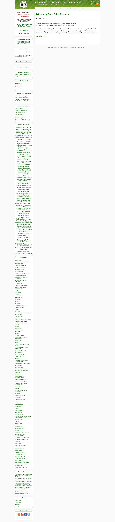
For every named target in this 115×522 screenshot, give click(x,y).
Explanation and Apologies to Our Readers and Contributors (23, 475)
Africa (24, 127)
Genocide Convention (24, 166)
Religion (23, 222)
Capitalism (19, 136)
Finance (23, 161)
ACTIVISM (17, 303)
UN (24, 237)
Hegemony (21, 172)
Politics (19, 219)
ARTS (16, 401)
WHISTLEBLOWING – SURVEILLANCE (20, 377)
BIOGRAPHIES (19, 271)
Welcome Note (18, 88)
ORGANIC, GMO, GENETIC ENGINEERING (22, 384)
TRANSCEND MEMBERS (21, 285)
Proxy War (19, 221)
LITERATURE (18, 423)
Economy (21, 154)
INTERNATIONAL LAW (20, 350)
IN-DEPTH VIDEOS (20, 456)
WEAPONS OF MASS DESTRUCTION (20, 288)
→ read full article (41, 36)
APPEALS (17, 342)
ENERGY (17, 318)
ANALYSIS (17, 294)
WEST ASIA (18, 358)
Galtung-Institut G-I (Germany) (22, 119)
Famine (29, 160)
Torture (20, 235)
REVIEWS (17, 386)
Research (29, 222)
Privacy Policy (18, 506)
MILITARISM (18, 292)
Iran (30, 185)
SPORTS (17, 441)
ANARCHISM (18, 412)
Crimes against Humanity (23, 144)
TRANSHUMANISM (20, 399)
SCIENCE (17, 393)
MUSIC (17, 425)
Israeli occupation (23, 190)
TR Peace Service (19, 114)
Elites (26, 154)
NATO (30, 203)
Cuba (30, 145)
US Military (26, 242)
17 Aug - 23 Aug (24, 33)
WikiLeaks (18, 253)
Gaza (19, 165)
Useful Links (18, 500)
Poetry (27, 217)
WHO (28, 251)
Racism (17, 222)
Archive (47, 8)
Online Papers (18, 85)
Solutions (25, 230)
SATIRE (17, 388)
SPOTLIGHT (18, 340)
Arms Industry (27, 131)
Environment (21, 156)
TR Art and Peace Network (21, 110)
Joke (27, 191)
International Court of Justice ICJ (24, 179)
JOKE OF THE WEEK (20, 452)
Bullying (29, 134)
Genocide (26, 165)
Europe (27, 158)
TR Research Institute (20, 116)
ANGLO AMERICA (19, 307)
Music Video (18, 203)
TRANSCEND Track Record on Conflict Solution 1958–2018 (22, 100)
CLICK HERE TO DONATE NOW (23, 15)
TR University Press (20, 118)
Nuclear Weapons (24, 206)
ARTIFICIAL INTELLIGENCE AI (22, 363)
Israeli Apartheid (26, 187)
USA (26, 240)
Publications (18, 87)
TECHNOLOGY (19, 298)
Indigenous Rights (20, 177)
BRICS (24, 134)
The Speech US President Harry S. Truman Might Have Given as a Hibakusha (23, 480)
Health (29, 170)
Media (24, 198)
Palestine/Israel (24, 213)
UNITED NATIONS (19, 356)
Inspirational (20, 179)
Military (23, 200)
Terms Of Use (18, 502)
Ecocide (19, 152)
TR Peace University (20, 112)
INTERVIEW (18, 403)
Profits (29, 219)
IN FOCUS (17, 299)
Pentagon (21, 217)
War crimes (24, 246)
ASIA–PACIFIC (18, 316)
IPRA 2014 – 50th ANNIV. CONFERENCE (21, 464)
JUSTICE (17, 311)
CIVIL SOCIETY (19, 427)
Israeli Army (21, 189)
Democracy (21, 149)
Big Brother (28, 132)
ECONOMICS (18, 406)
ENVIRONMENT (19, 367)
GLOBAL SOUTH (19, 335)
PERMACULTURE (19, 414)
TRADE (17, 408)
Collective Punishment (26, 137)
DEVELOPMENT (19, 410)
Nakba (25, 203)
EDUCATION (18, 328)
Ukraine (19, 237)
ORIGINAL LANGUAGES (21, 454)
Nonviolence (20, 205)
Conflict (28, 139)
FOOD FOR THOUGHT (20, 445)
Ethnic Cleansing (24, 157)
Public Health (27, 221)
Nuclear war (28, 205)
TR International (19, 108)
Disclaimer (17, 504)
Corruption (28, 141)
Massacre (19, 198)
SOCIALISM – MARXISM (21, 369)
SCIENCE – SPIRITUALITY (21, 439)
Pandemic (21, 215)
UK (28, 235)
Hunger (29, 174)
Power (24, 219)
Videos (67, 8)
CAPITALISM (18, 365)
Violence (18, 244)
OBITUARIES (18, 451)
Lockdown (27, 196)
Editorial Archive (19, 83)
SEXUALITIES (18, 430)
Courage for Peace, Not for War (23, 493)
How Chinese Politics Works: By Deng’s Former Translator (23, 75)
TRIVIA (17, 421)
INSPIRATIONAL (19, 443)
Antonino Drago (19, 483)
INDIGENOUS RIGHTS (20, 379)
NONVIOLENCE (19, 283)
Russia (27, 224)
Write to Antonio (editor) (88, 8)
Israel (18, 187)
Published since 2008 (77, 47)
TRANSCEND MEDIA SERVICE (58, 2)
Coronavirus (20, 141)
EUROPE (17, 332)
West (30, 248)
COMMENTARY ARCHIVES (22, 462)
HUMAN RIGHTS (19, 296)
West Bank (23, 250)
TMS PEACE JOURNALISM (22, 273)
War (18, 246)
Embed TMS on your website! (24, 518)
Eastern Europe (26, 151)
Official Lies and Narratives (24, 209)
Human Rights (21, 174)
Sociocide (18, 230)
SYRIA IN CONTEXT (20, 354)
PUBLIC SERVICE (19, 419)
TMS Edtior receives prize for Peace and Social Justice (22, 96)
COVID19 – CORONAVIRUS (22, 437)
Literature (20, 196)
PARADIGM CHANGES (21, 381)
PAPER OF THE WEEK (20, 267)
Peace (27, 215)
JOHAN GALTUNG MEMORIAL (22, 262)
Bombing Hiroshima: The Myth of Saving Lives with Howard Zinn (23, 489)
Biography (19, 134)
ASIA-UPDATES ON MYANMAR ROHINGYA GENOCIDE (23, 320)
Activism (19, 127)
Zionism (29, 253)
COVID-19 (21, 143)
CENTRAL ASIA (19, 330)
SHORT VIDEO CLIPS (20, 458)
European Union (21, 160)
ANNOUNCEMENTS (20, 269)
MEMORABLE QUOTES (21, 305)
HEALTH (17, 374)
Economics (26, 152)
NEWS (17, 309)
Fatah (18, 161)
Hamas (24, 170)
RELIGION (17, 397)
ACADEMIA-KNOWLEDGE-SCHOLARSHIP (22, 361)
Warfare (25, 248)
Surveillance (26, 234)
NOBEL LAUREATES (20, 275)
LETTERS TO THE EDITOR (22, 432)
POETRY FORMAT (19, 449)
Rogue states (21, 224)
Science (19, 226)
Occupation (19, 208)
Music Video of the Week (21, 467)
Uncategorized (18, 460)
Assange (18, 132)
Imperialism (22, 176)
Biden (23, 132)
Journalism (19, 193)
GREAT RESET (19, 405)
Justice (25, 193)
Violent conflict (27, 244)
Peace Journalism (57, 8)
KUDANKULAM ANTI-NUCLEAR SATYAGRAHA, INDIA (23, 417)
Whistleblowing (21, 251)
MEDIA (17, 333)
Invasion (25, 185)
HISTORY (17, 372)
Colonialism (20, 139)
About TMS (75, 8)
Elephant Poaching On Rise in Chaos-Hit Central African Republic (56, 23)
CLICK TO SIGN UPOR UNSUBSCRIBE (23, 42)
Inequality (29, 177)
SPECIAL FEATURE (20, 395)
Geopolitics (22, 168)
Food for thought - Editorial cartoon (23, 162)
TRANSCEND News (20, 264)
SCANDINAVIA (19, 352)
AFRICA (17, 301)
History (27, 172)
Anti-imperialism (27, 129)
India (28, 176)
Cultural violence (23, 147)
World (24, 253)
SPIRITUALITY (18, 447)
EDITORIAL (18, 260)
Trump (24, 235)
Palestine (26, 212)
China (25, 136)
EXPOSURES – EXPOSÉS (21, 371)
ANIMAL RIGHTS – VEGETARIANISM (20, 435)
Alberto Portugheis (19, 487)
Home (40, 8)
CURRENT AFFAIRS (20, 428)
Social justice (27, 228)
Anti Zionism (19, 131)
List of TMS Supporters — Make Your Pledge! (24, 25)
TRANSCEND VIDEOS (20, 265)
